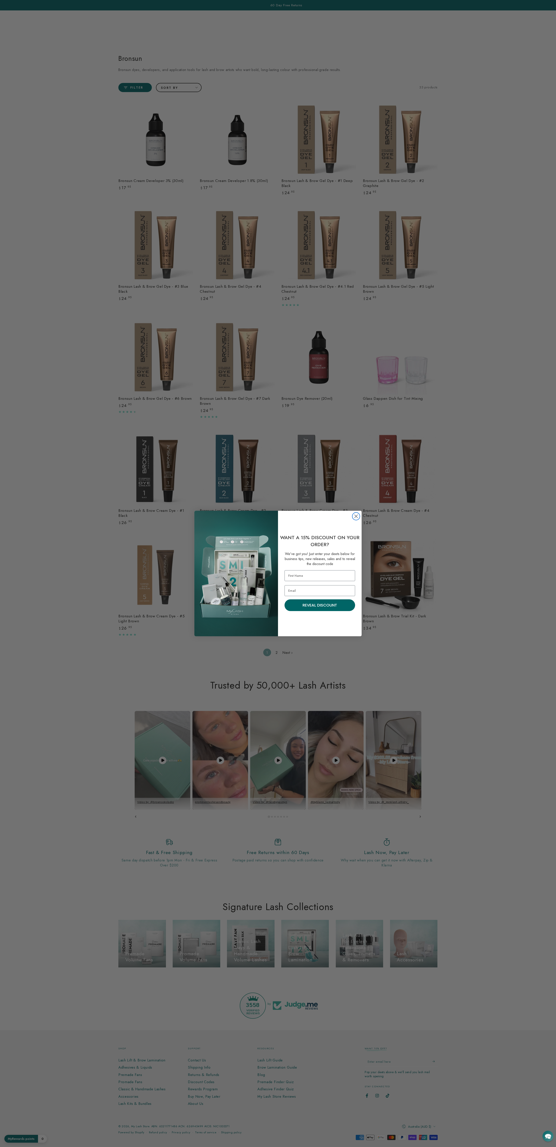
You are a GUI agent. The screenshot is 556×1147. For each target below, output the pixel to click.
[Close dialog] (356, 516)
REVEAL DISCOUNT (320, 605)
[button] (548, 1136)
